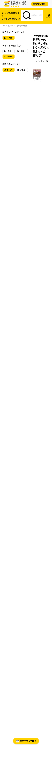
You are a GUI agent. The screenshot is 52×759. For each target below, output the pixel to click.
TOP (3, 26)
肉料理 (10, 26)
